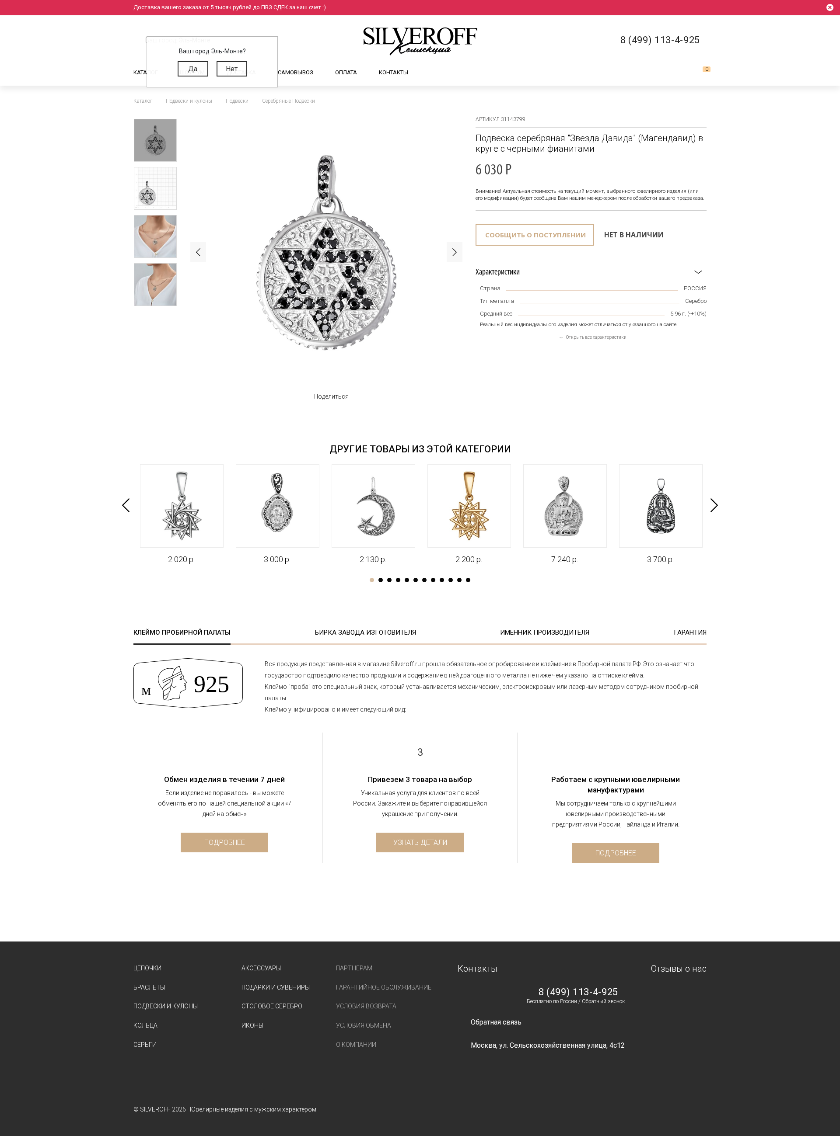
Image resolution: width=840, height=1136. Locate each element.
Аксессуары (261, 968)
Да (192, 69)
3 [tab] (389, 580)
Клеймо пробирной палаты (182, 632)
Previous (198, 252)
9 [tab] (442, 580)
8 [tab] (433, 580)
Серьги (145, 1044)
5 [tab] (407, 580)
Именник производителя (544, 632)
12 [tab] (468, 580)
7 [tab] (424, 580)
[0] (699, 72)
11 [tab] (459, 580)
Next (454, 252)
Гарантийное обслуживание (383, 987)
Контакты (393, 72)
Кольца (145, 1025)
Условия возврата (366, 1006)
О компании (356, 1044)
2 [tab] (380, 580)
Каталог (145, 72)
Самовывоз (295, 72)
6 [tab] (415, 580)
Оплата (346, 72)
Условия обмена (363, 1025)
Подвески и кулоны (165, 1006)
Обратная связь (496, 1022)
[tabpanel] (181, 514)
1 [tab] (372, 580)
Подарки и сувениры (276, 987)
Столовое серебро (272, 1006)
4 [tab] (398, 580)
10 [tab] (450, 580)
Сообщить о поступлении (535, 234)
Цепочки (147, 968)
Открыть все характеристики (596, 337)
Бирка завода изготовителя (365, 632)
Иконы (252, 1025)
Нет (232, 69)
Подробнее (224, 842)
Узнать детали (420, 842)
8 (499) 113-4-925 (578, 992)
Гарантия (690, 632)
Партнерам (354, 968)
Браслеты (149, 987)
